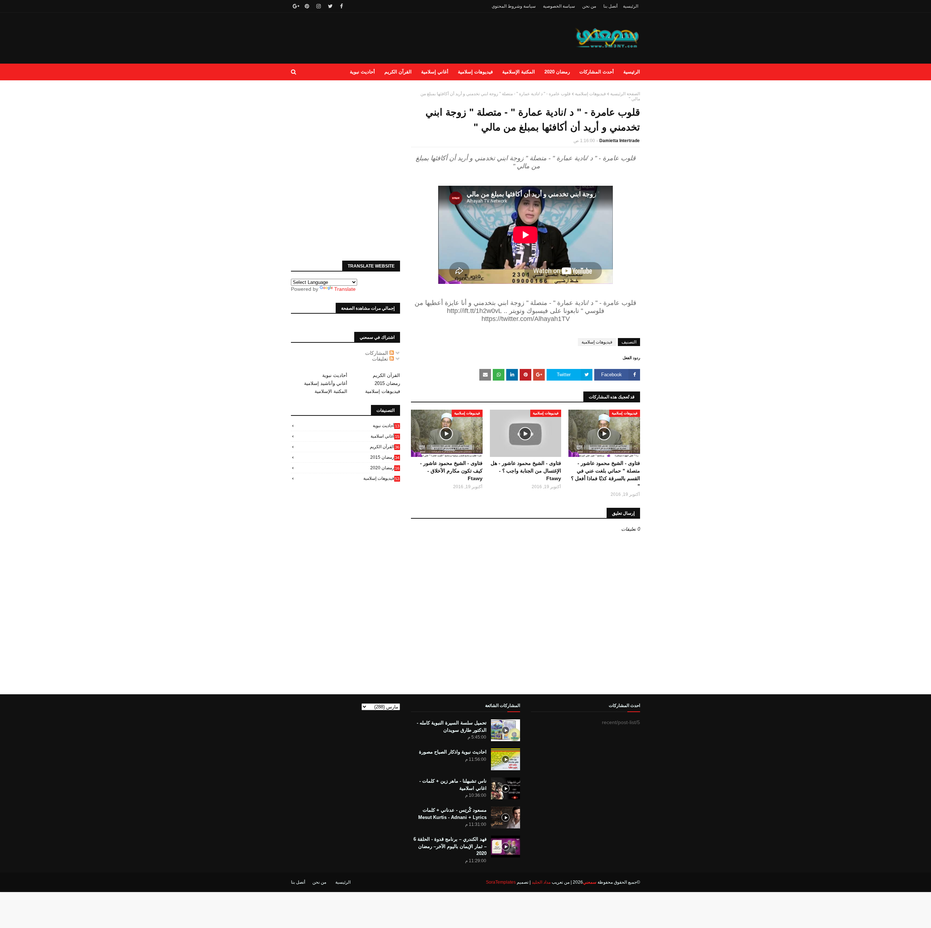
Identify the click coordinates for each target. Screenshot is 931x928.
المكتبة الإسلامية (331, 391)
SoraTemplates (501, 882)
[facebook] (341, 6)
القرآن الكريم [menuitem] (398, 72)
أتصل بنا (610, 6)
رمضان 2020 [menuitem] (557, 72)
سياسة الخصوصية (559, 6)
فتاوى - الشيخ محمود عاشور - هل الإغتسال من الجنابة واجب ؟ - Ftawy (526, 470)
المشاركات (377, 353)
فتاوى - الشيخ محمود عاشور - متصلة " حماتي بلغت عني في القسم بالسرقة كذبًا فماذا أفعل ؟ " (605, 474)
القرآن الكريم (386, 375)
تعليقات (380, 359)
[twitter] (330, 6)
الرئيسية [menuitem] (631, 72)
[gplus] (295, 6)
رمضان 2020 (384, 467)
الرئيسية (630, 6)
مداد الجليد (541, 882)
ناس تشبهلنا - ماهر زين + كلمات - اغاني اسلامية (453, 784)
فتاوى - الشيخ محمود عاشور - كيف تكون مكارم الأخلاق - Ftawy (451, 470)
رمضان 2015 (387, 383)
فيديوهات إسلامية (590, 93)
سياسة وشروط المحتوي (514, 6)
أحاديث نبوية (334, 375)
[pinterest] (307, 6)
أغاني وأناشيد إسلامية (325, 383)
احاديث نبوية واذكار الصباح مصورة (453, 752)
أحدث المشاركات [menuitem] (596, 72)
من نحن (589, 6)
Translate (345, 289)
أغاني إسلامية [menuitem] (434, 72)
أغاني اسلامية (385, 436)
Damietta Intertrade (619, 140)
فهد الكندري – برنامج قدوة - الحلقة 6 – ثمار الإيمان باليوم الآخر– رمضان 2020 (450, 846)
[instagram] (319, 6)
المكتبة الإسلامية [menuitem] (518, 72)
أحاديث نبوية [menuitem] (362, 72)
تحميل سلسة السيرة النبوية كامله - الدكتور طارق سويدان (452, 726)
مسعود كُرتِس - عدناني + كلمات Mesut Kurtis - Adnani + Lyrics (452, 813)
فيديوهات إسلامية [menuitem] (475, 72)
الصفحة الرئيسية (625, 93)
